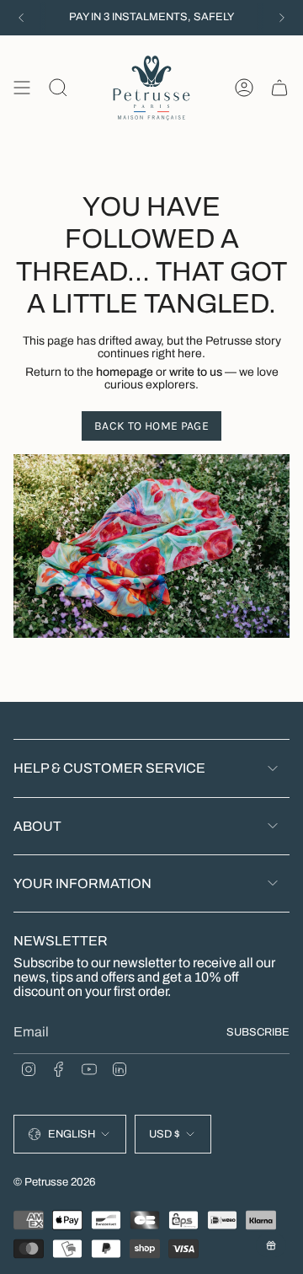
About (37, 826)
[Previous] (21, 17)
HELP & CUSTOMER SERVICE (109, 768)
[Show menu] (22, 88)
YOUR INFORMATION (82, 883)
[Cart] (279, 88)
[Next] (282, 17)
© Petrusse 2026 (54, 1181)
